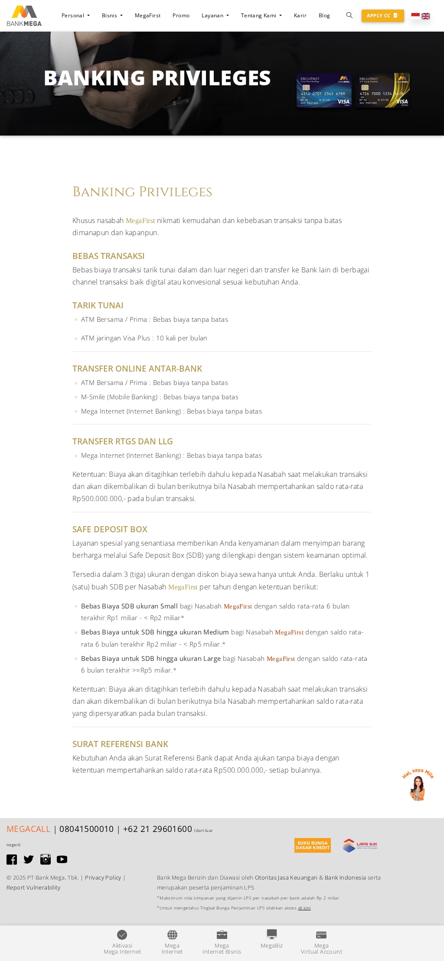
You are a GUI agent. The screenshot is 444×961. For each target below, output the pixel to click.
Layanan (213, 15)
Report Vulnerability (33, 887)
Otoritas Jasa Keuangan (286, 877)
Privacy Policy (103, 877)
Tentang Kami (259, 15)
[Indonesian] (415, 15)
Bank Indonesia (345, 877)
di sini (304, 908)
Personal (74, 15)
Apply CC (379, 15)
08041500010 (86, 828)
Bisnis (110, 15)
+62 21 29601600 (157, 828)
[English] (425, 15)
